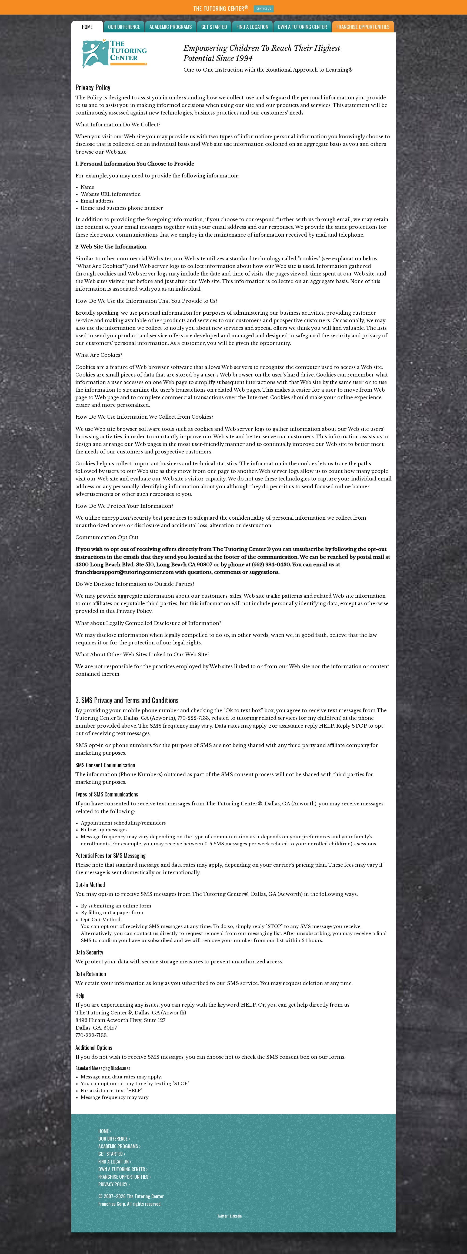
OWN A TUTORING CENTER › (123, 1168)
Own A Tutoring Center (302, 27)
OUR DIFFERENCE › (114, 1138)
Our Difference (124, 27)
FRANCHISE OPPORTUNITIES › (124, 1176)
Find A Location (252, 27)
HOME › (104, 1130)
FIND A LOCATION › (114, 1161)
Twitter (222, 1216)
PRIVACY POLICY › (114, 1184)
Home (87, 27)
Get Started (214, 27)
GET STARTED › (111, 1153)
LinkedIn (236, 1216)
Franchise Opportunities (363, 27)
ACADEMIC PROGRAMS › (119, 1145)
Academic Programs (170, 27)
